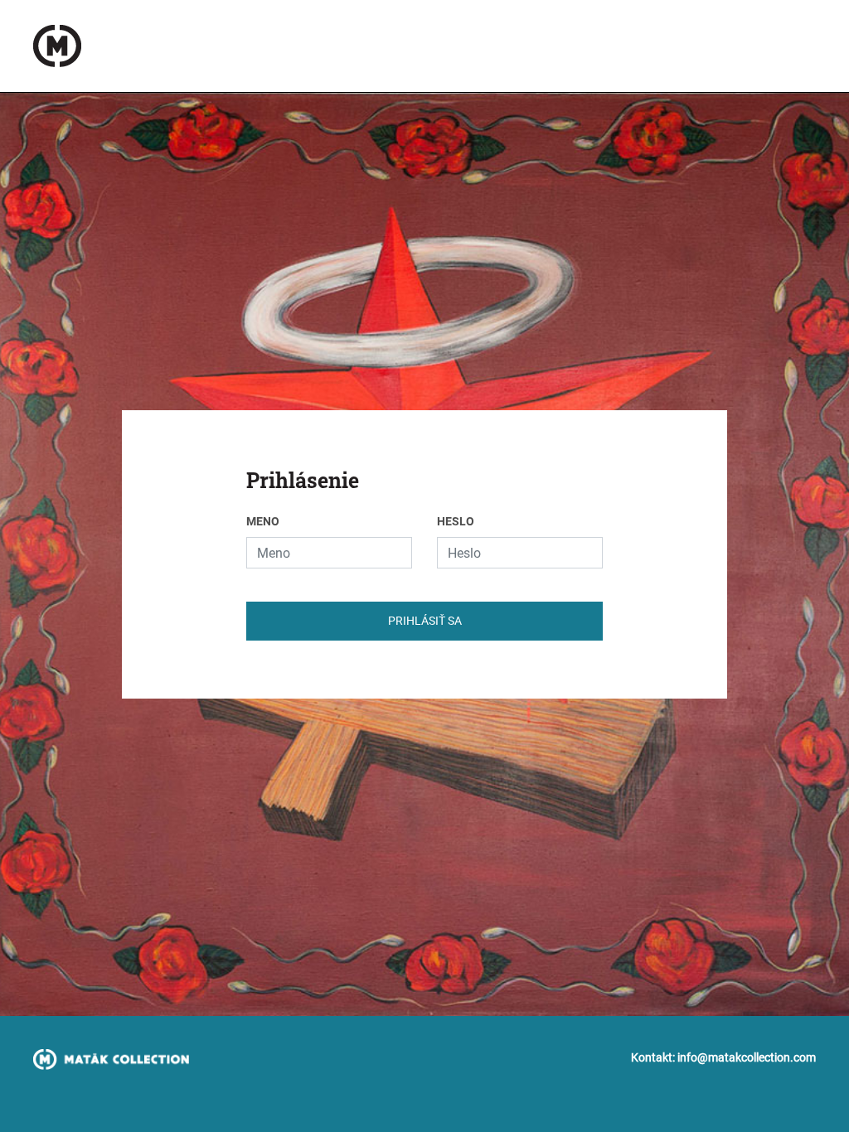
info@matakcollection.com (746, 1057)
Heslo (455, 521)
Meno (262, 521)
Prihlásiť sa (425, 620)
